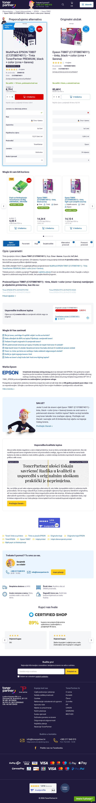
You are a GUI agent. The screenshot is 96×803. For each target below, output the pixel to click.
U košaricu (77, 97)
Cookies (37, 698)
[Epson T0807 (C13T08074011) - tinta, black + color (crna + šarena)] (71, 37)
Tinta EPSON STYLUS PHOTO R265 (62, 290)
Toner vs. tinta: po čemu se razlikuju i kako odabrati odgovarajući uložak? (33, 351)
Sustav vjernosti (40, 714)
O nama (69, 692)
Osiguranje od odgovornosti (44, 720)
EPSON (36, 11)
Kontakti (69, 695)
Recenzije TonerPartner (43, 727)
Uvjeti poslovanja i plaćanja (44, 692)
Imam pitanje (58, 572)
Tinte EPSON (10, 539)
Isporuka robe (39, 705)
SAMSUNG (70, 711)
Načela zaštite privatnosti (43, 695)
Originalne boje (56, 536)
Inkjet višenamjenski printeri (61, 539)
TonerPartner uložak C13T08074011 (67, 316)
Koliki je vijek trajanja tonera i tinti (18, 354)
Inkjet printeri (41, 539)
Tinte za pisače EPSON (36, 536)
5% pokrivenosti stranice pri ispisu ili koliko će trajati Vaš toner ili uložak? (34, 345)
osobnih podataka (42, 676)
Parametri (26, 244)
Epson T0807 (46, 11)
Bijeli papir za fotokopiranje (15, 542)
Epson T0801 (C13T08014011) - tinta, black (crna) (46, 200)
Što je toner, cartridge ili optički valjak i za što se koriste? (27, 335)
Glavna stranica (7, 11)
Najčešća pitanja (40, 724)
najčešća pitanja (44, 272)
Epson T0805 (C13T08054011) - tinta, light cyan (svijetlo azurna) (75, 200)
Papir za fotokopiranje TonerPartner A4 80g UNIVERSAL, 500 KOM (18, 200)
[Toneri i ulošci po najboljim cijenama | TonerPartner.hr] (9, 4)
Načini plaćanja (40, 711)
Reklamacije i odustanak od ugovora (48, 701)
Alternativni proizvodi (65, 244)
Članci (68, 698)
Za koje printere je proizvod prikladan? (65, 72)
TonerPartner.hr (73, 688)
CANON (69, 708)
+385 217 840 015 (44, 5)
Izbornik (88, 5)
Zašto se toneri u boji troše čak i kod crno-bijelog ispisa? (27, 357)
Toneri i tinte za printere (23, 11)
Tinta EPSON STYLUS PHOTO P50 (15, 290)
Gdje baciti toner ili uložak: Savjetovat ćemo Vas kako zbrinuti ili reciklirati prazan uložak (40, 348)
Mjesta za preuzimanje (42, 708)
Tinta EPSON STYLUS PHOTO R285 (62, 292)
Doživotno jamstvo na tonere (45, 717)
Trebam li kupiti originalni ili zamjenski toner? (23, 342)
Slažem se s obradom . (34, 676)
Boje (36, 244)
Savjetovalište (48, 244)
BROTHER (69, 714)
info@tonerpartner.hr (40, 572)
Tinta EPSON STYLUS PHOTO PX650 (16, 292)
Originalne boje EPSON (76, 536)
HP (67, 705)
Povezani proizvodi (84, 244)
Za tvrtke (69, 701)
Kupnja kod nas (41, 688)
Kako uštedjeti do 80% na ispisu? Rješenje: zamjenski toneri (28, 338)
